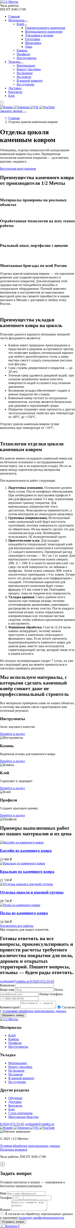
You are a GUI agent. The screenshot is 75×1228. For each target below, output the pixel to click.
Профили (23, 54)
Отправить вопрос (13, 1221)
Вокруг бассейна (29, 69)
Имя (3, 1193)
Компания (7, 985)
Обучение (15, 1098)
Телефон (6, 1198)
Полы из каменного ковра (24, 913)
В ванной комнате (29, 80)
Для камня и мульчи (39, 35)
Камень (22, 50)
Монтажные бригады (23, 1117)
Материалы (16, 20)
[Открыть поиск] (1, 103)
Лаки (28, 46)
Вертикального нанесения (43, 31)
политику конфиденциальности (41, 1217)
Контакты (15, 92)
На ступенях (25, 84)
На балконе (25, 73)
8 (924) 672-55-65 (12, 1124)
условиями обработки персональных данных (34, 1011)
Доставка (14, 88)
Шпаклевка (33, 43)
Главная (14, 16)
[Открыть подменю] (26, 21)
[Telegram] (22, 107)
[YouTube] (47, 107)
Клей (20, 24)
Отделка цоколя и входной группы (32, 892)
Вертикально (26, 65)
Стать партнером (20, 1113)
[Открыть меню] (25, 112)
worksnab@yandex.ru (39, 1124)
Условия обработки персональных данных (30, 1146)
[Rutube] (7, 107)
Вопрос (5, 1209)
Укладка (14, 61)
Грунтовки (32, 39)
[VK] (34, 107)
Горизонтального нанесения (45, 28)
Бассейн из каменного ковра (26, 850)
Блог (11, 95)
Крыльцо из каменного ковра (27, 871)
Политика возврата (13, 1149)
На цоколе (24, 77)
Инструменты (26, 58)
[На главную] (9, 2)
